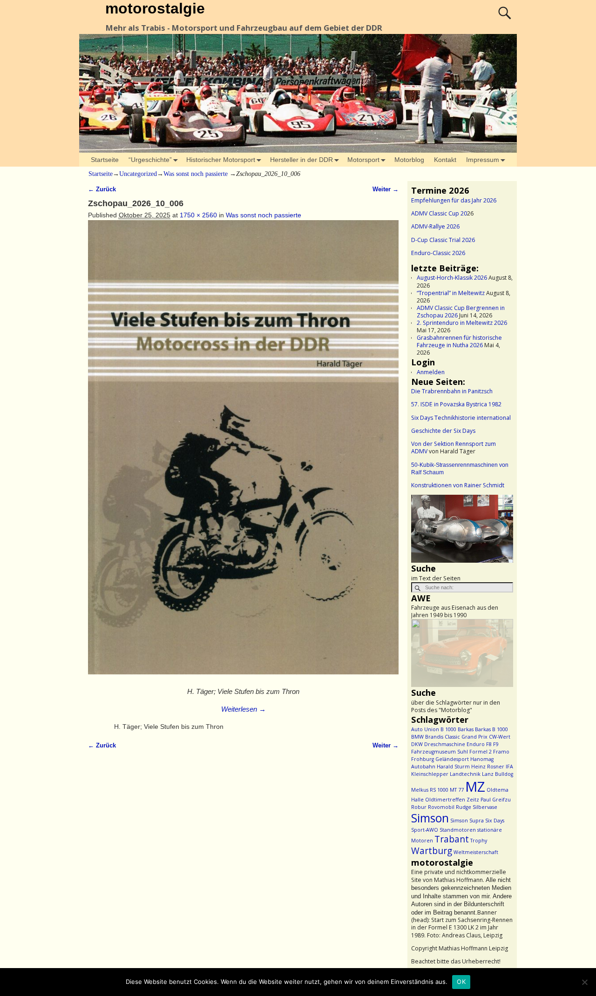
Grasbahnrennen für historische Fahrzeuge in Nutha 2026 (459, 341)
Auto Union (425, 729)
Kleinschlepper (429, 774)
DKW (417, 744)
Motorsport (363, 159)
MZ (475, 786)
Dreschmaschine (444, 744)
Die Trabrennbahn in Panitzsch (452, 391)
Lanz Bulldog (497, 774)
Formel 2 (480, 751)
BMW (417, 737)
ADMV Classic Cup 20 (439, 213)
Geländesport (452, 759)
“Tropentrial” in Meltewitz (451, 293)
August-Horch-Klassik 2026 (452, 278)
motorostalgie (155, 8)
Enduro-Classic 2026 (438, 253)
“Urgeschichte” (150, 159)
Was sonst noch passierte (195, 173)
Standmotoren (458, 830)
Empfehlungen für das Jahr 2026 (453, 200)
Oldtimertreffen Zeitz (452, 799)
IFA (509, 766)
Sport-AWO (424, 830)
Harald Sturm (453, 766)
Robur (419, 807)
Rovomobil (441, 807)
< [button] (423, 526)
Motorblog (409, 159)
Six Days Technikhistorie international (461, 418)
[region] (462, 529)
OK (461, 981)
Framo (501, 751)
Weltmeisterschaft (476, 852)
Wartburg (431, 851)
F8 (489, 744)
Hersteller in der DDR (301, 159)
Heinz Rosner (487, 766)
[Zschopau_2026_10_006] (243, 452)
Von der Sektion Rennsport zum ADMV (453, 447)
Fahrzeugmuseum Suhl (439, 751)
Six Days (494, 820)
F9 (496, 744)
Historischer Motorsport (220, 159)
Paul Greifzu (496, 799)
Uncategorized (138, 173)
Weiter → (385, 189)
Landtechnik (465, 774)
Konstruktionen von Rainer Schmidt (457, 485)
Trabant (451, 839)
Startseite (105, 159)
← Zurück (102, 189)
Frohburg (422, 759)
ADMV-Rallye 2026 (435, 226)
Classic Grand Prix (466, 737)
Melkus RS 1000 (429, 790)
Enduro (476, 744)
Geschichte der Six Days (443, 431)
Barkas (466, 729)
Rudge (463, 807)
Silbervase (485, 807)
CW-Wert (499, 737)
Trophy (478, 840)
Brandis (434, 737)
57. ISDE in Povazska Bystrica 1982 (456, 404)
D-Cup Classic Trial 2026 (443, 240)
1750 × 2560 (198, 215)
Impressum (482, 159)
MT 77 (457, 790)
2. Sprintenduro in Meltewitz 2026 (462, 323)
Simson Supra (467, 820)
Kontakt (445, 159)
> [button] (501, 526)
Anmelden (431, 372)
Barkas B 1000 (491, 729)
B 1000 (448, 729)
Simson (430, 818)
